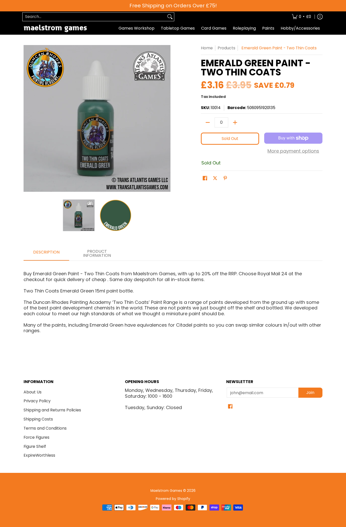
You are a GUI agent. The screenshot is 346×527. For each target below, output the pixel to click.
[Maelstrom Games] (55, 28)
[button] (204, 178)
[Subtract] (208, 122)
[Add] (235, 122)
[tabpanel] (173, 300)
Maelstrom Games (166, 490)
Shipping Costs (38, 419)
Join (310, 392)
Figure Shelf (35, 446)
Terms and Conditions (45, 428)
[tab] (46, 254)
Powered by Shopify (173, 498)
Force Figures (36, 437)
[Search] (170, 17)
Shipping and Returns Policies (52, 410)
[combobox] (94, 17)
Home (207, 48)
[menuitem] (301, 16)
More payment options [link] (293, 151)
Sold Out (230, 138)
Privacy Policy (37, 401)
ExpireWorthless (39, 455)
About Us (33, 392)
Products (226, 48)
